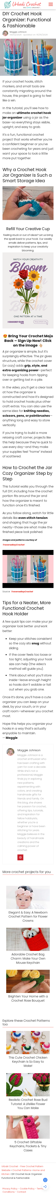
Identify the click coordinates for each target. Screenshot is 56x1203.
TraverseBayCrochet (13, 544)
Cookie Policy (27, 1188)
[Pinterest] (20, 857)
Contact (21, 1191)
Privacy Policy (9, 1188)
